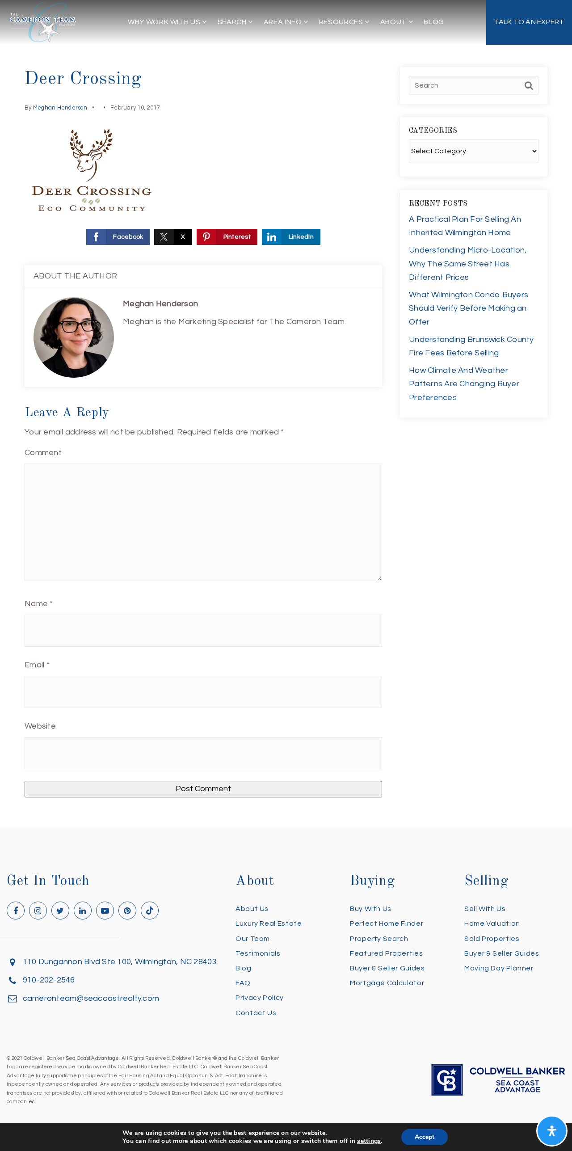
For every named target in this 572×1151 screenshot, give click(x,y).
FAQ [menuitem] (243, 983)
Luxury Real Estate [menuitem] (269, 923)
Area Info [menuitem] (283, 21)
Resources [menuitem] (342, 21)
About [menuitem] (394, 21)
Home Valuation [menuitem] (492, 923)
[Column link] (529, 22)
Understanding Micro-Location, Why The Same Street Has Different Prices (467, 264)
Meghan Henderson (60, 108)
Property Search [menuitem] (379, 938)
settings (369, 1141)
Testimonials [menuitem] (258, 953)
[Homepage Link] (43, 21)
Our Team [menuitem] (253, 938)
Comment (43, 452)
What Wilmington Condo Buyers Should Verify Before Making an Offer (468, 308)
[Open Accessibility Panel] (552, 1131)
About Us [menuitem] (252, 908)
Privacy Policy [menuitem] (260, 997)
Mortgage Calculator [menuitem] (387, 983)
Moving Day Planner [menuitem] (499, 968)
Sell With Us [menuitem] (485, 908)
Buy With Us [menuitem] (370, 908)
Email (37, 665)
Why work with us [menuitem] (165, 21)
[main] (286, 413)
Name (39, 603)
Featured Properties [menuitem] (386, 953)
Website (40, 726)
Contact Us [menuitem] (256, 1012)
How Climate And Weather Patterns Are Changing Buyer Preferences (464, 384)
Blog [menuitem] (434, 21)
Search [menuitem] (233, 21)
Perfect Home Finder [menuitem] (386, 923)
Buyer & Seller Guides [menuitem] (387, 968)
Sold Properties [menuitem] (492, 938)
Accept (424, 1137)
